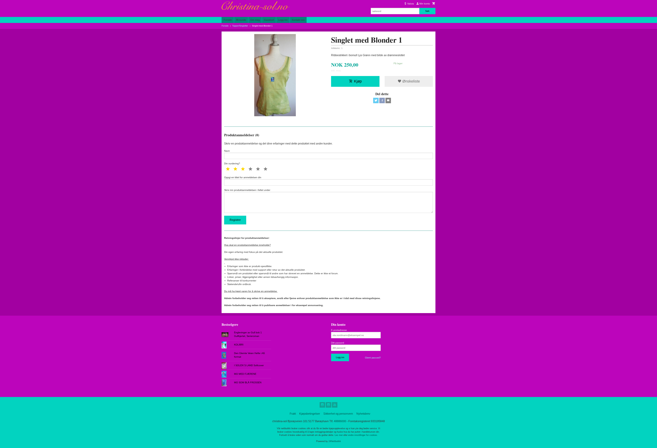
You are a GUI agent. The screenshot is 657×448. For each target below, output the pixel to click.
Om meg (255, 19)
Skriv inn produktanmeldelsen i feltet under (247, 190)
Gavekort (269, 19)
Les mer (339, 435)
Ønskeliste (410, 81)
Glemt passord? (373, 357)
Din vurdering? (232, 163)
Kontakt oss (298, 19)
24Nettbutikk (334, 441)
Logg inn (283, 19)
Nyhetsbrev (363, 413)
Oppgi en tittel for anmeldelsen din (242, 177)
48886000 (340, 421)
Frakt (293, 413)
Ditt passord (337, 342)
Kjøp (358, 81)
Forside (228, 19)
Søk (427, 11)
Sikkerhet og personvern (338, 413)
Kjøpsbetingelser (309, 413)
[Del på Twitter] (376, 100)
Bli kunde (241, 19)
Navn (227, 150)
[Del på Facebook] (382, 100)
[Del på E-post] (388, 100)
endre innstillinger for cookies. (363, 435)
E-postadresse (339, 330)
